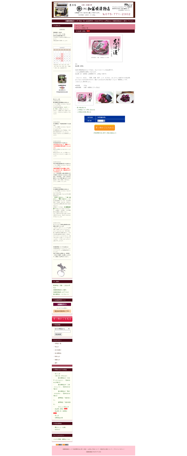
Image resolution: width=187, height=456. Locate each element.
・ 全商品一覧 (57, 343)
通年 (83, 25)
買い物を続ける (81, 107)
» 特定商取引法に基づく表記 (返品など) (104, 133)
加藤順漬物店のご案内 (59, 290)
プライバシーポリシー (119, 449)
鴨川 (56, 108)
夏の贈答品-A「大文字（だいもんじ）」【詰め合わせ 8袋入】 (61, 380)
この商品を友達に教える (84, 112)
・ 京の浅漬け (57, 350)
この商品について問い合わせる (86, 109)
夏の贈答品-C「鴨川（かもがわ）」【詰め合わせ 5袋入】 (61, 393)
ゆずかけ (57, 429)
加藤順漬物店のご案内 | (120, 21)
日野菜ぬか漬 (59, 417)
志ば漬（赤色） (59, 409)
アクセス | (131, 21)
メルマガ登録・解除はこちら (61, 439)
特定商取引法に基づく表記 (79, 449)
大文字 (65, 107)
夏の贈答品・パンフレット (61, 294)
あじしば (57, 373)
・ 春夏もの (56, 359)
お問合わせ (108, 21)
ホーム (78, 25)
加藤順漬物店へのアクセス (61, 292)
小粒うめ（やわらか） (61, 376)
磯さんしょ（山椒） (61, 427)
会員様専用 (89, 21)
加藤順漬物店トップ (67, 449)
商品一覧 (82, 21)
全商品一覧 (85, 28)
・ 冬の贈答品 (57, 353)
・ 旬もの (56, 346)
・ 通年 (55, 363)
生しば (57, 415)
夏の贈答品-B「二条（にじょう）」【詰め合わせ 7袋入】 (61, 387)
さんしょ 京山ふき (63, 406)
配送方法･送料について (106, 449)
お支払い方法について (93, 449)
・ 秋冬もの (56, 356)
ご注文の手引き (99, 21)
